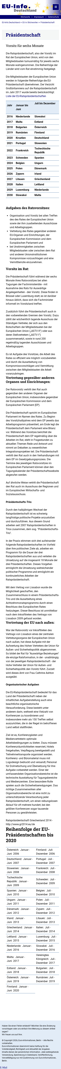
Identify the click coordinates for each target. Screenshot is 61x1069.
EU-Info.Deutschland (11, 22)
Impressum (39, 17)
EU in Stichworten (30, 22)
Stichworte (25, 17)
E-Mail (3, 1067)
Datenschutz (53, 17)
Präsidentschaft (47, 22)
